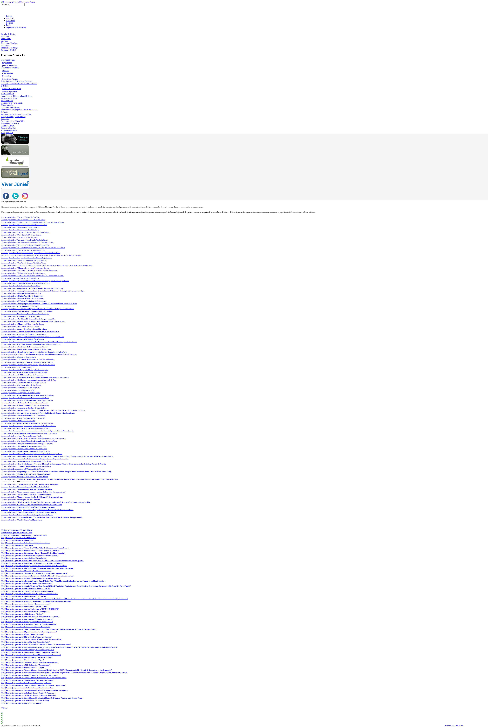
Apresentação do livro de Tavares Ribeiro (27, 362)
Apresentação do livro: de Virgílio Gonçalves (27, 444)
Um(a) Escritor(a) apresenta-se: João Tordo (17, 545)
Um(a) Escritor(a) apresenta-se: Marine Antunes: (37, 568)
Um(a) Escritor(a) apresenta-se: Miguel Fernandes (29, 632)
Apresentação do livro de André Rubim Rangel (32, 288)
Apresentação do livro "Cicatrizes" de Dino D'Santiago (20, 230)
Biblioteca (5, 36)
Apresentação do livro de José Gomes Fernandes (27, 360)
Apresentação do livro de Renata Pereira (28, 365)
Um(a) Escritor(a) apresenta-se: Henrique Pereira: (34, 566)
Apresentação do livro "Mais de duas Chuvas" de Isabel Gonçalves (24, 225)
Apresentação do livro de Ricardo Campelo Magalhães (28, 319)
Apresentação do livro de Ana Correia (21, 385)
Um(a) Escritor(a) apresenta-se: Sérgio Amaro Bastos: (33, 553)
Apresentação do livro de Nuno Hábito (25, 405)
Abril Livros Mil (7, 94)
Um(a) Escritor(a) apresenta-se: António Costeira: (24, 596)
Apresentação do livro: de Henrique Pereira (31, 454)
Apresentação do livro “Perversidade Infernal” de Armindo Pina (23, 250)
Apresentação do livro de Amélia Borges (22, 324)
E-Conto (4, 112)
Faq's (8, 25)
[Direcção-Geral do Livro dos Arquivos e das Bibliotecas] (2, 723)
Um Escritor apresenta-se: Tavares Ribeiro (16, 530)
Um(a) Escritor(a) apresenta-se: (64, 673)
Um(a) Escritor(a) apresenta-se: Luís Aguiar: (26, 683)
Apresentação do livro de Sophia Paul (39, 342)
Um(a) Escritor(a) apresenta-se (13, 117)
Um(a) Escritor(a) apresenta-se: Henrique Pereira (27, 622)
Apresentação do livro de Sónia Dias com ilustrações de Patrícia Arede (34, 352)
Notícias (9, 23)
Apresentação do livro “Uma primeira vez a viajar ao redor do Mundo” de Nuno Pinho (30, 253)
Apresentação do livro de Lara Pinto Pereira (27, 423)
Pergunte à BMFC (8, 50)
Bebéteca (4, 86)
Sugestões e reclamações (16, 27)
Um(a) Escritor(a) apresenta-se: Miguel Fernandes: (29, 675)
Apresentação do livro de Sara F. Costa (20, 316)
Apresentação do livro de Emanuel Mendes (21, 436)
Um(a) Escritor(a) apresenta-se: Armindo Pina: (23, 558)
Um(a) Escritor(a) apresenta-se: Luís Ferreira (25, 627)
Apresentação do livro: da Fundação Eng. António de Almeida (53, 464)
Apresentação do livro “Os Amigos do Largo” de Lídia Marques (23, 273)
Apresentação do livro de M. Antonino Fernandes (33, 438)
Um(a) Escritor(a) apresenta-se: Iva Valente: (32, 563)
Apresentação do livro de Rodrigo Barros (20, 393)
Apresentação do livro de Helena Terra (29, 441)
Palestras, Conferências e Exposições (16, 114)
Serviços (4, 41)
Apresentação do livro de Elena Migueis (18, 357)
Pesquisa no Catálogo (9, 48)
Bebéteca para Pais (9, 91)
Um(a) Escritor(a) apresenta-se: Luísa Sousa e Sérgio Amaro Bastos (25, 543)
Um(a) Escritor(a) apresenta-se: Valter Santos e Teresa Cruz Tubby (48, 629)
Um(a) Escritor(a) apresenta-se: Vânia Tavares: (27, 680)
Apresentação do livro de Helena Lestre (26, 349)
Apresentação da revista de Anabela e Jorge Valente (29, 433)
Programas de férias (9, 98)
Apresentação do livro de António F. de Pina (28, 380)
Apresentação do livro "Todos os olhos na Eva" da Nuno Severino (23, 260)
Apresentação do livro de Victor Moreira (30, 332)
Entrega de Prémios (10, 79)
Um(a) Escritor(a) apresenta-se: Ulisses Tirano (22, 634)
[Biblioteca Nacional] (2, 715)
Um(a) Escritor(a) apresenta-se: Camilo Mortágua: (66, 586)
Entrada (9, 16)
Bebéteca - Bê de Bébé (11, 89)
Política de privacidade (454, 725)
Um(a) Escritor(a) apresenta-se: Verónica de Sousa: (31, 655)
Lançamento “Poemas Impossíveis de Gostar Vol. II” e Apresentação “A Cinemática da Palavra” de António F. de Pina (41, 255)
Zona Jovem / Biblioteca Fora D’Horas (16, 96)
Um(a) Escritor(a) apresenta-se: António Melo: (24, 606)
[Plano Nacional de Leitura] (2, 717)
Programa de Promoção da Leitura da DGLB (19, 110)
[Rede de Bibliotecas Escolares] (2, 719)
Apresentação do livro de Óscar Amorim (22, 298)
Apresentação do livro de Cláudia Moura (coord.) (37, 431)
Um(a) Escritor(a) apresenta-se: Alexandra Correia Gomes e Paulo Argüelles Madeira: (64, 599)
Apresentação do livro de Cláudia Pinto (22, 296)
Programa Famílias (8, 128)
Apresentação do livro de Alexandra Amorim (24, 347)
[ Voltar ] (4, 708)
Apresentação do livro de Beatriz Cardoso (23, 334)
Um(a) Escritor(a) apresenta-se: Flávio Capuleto (26, 637)
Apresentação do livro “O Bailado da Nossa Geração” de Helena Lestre (25, 283)
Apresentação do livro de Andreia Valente (24, 372)
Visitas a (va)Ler (7, 105)
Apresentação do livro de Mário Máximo (39, 304)
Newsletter (10, 20)
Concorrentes (7, 73)
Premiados (6, 76)
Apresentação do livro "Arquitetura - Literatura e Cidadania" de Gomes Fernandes (29, 271)
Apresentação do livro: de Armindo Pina (23, 446)
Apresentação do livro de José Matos (43, 410)
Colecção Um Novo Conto (12, 103)
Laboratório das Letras (10, 123)
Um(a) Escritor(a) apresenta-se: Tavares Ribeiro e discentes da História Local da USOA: (56, 670)
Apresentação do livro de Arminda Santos (25, 428)
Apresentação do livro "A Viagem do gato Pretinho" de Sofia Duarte (24, 240)
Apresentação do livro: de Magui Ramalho (25, 451)
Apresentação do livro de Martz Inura (22, 375)
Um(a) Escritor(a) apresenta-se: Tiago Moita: (27, 591)
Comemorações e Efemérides (12, 121)
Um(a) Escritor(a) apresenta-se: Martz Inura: (27, 619)
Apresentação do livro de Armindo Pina (21, 293)
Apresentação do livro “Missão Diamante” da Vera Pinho (20, 286)
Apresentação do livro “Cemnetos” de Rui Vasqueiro (19, 237)
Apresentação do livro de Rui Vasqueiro (20, 388)
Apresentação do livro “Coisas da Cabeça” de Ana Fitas (20, 217)
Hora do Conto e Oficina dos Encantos (16, 81)
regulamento (7, 63)
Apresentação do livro (24, 329)
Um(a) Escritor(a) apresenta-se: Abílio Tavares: (22, 614)
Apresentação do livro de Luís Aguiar (19, 306)
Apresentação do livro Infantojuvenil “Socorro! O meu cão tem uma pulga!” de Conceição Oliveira (35, 281)
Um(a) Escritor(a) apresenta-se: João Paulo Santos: (30, 662)
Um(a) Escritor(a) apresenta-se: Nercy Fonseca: (29, 555)
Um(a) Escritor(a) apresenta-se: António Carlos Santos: (30, 609)
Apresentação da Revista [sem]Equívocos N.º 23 (17, 367)
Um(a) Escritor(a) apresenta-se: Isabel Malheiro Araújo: (31, 578)
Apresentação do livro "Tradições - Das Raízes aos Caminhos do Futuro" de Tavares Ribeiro (32, 222)
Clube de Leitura (8, 126)
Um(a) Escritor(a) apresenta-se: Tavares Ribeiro (31, 639)
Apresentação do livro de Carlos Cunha (18, 421)
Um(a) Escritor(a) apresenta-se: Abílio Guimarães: (25, 665)
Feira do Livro (7, 100)
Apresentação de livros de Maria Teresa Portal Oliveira (20, 278)
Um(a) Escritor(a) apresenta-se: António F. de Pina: (30, 617)
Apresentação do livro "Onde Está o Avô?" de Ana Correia (21, 235)
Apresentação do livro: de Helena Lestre (24, 449)
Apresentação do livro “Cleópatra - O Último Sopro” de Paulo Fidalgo (25, 232)
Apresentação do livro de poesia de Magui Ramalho (27, 400)
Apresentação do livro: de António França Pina (37, 456)
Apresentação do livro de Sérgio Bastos (27, 395)
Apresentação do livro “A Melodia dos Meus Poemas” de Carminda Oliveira (27, 243)
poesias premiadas (9, 65)
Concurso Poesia (8, 60)
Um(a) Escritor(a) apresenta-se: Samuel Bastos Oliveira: (59, 647)
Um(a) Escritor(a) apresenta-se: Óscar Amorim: (30, 550)
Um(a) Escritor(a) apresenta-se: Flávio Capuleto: (26, 571)
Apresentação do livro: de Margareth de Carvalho (34, 459)
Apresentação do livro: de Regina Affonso (26, 466)
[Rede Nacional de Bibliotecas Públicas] (2, 721)
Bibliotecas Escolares (9, 43)
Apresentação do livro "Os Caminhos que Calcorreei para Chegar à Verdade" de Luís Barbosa (33, 248)
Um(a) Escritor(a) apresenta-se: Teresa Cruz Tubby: (35, 548)
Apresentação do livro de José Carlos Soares (28, 426)
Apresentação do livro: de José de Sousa (26, 461)
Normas (5, 70)
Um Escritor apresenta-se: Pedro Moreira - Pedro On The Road (24, 535)
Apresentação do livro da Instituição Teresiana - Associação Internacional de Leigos (42, 291)
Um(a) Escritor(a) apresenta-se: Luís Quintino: (36, 645)
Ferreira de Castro (8, 34)
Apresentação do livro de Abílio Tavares (20, 326)
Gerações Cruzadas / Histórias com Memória (19, 83)
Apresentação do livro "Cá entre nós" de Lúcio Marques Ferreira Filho (25, 245)
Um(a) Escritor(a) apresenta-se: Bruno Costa (29, 624)
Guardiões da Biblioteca (10, 107)
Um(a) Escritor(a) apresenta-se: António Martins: (25, 589)
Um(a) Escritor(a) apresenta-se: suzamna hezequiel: (25, 611)
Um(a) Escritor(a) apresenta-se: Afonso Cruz (17, 540)
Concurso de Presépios (10, 68)
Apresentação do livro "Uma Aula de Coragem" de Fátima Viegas (23, 263)
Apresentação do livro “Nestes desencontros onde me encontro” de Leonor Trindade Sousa (32, 276)
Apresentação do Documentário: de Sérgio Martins (22, 469)
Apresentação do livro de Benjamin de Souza (30, 344)
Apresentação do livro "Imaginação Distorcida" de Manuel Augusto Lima (26, 258)
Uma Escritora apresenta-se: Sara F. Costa (16, 533)
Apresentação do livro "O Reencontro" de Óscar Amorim (20, 227)
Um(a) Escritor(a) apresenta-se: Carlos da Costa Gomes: (36, 601)
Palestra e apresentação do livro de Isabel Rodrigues (39, 354)
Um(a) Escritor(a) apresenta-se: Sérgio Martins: (25, 642)
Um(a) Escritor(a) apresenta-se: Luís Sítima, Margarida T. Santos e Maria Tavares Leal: (42, 561)
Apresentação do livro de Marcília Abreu (25, 398)
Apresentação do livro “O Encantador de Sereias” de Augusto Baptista (25, 268)
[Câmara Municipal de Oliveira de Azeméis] (2, 713)
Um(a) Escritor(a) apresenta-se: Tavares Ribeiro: (33, 678)
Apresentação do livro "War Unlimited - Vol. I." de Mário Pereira (23, 220)
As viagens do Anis (9, 130)
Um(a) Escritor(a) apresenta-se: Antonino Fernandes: (37, 576)
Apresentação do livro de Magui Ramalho (23, 382)
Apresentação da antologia (26, 311)
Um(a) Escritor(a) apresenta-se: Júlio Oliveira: (34, 573)
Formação (5, 119)
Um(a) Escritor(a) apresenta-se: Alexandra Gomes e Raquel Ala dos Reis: (53, 581)
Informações (6, 39)
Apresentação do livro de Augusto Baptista (33, 321)
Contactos (10, 18)
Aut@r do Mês (7, 133)
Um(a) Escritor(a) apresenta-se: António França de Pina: (27, 650)
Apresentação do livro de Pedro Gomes (23, 301)
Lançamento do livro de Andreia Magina (25, 314)
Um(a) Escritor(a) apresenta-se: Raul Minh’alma (18, 538)
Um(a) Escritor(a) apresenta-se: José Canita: (25, 604)
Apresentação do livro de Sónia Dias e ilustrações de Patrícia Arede (37, 309)
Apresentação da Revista (18, 390)
